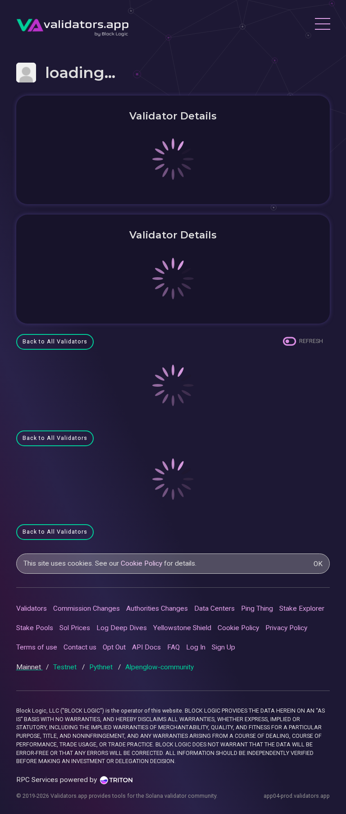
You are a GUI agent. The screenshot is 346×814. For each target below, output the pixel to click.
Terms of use (36, 647)
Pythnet (101, 667)
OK (318, 564)
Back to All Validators (55, 341)
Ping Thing (257, 608)
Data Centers (214, 608)
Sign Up (223, 647)
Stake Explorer (301, 608)
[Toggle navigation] (322, 25)
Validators (31, 608)
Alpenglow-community (159, 667)
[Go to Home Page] (72, 25)
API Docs (146, 647)
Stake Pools (34, 628)
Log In (195, 647)
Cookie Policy (141, 563)
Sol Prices (74, 628)
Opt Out (114, 647)
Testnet (65, 667)
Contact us (80, 647)
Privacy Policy (286, 628)
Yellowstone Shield (182, 628)
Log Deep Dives (121, 628)
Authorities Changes (157, 608)
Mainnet (29, 667)
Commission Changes (86, 608)
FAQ (173, 647)
